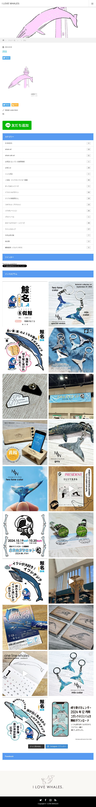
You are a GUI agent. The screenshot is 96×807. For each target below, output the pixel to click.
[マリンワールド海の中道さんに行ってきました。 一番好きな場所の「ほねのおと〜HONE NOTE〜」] (71, 581)
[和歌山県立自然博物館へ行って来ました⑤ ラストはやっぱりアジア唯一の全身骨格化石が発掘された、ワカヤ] (24, 627)
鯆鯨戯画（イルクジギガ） (47, 247)
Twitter (40, 799)
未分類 (47, 241)
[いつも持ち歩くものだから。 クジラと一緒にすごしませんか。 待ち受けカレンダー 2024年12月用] (71, 719)
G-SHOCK (47, 143)
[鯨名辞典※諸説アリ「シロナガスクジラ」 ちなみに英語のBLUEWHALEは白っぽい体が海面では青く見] (24, 719)
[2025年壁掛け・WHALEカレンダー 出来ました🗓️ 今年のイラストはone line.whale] (24, 673)
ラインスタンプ (47, 229)
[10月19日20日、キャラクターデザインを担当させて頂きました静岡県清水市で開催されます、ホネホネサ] (24, 534)
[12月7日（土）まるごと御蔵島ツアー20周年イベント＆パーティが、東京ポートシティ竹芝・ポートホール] (24, 442)
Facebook (45, 799)
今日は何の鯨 (47, 235)
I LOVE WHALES (52, 804)
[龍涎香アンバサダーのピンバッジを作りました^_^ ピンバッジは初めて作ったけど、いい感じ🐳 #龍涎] (24, 396)
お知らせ (47, 168)
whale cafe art (47, 155)
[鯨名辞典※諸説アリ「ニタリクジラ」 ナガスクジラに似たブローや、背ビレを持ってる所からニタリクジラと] (24, 303)
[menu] (92, 3)
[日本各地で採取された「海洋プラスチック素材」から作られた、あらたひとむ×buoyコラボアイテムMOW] (71, 442)
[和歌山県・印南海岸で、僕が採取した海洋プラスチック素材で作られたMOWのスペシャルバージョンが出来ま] (71, 303)
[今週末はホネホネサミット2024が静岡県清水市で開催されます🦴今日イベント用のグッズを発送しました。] (71, 627)
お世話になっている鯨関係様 (47, 162)
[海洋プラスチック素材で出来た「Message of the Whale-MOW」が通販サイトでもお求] (71, 350)
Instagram (50, 799)
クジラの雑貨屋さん (47, 198)
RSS (55, 799)
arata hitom (14, 110)
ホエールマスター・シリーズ (47, 223)
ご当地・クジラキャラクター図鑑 (47, 180)
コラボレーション (47, 211)
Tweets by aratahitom (9, 264)
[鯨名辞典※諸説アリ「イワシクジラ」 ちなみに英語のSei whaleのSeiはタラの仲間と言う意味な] (24, 581)
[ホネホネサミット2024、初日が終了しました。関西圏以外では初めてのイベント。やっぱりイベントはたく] (71, 396)
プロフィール (47, 217)
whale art (47, 149)
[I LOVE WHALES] (44, 3)
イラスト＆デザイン (47, 192)
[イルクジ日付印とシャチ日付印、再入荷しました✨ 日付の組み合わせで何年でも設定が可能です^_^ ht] (71, 534)
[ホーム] (3, 39)
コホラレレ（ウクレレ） (47, 204)
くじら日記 (47, 174)
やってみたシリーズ (47, 186)
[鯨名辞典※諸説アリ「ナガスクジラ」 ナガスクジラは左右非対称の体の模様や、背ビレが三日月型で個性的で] (24, 350)
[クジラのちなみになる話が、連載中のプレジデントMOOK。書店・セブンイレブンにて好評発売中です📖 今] (71, 488)
